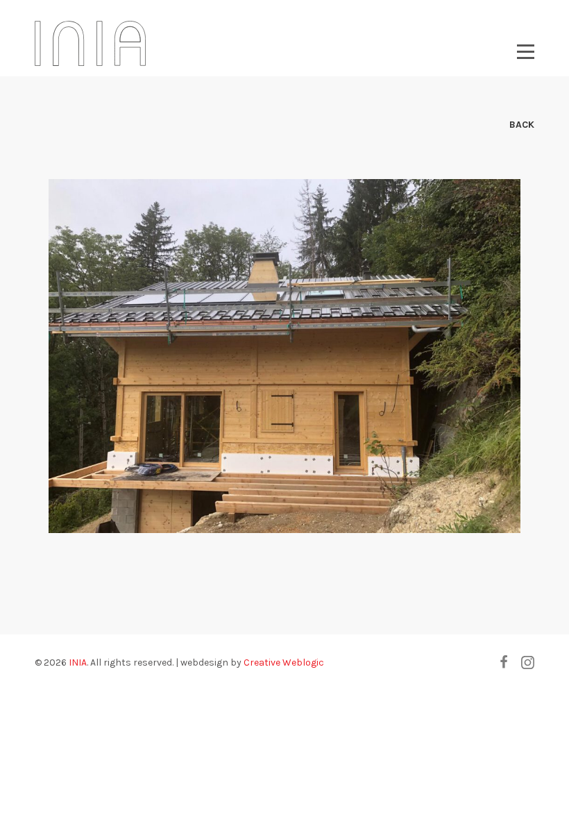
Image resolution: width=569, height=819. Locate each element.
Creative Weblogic (284, 662)
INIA (78, 662)
